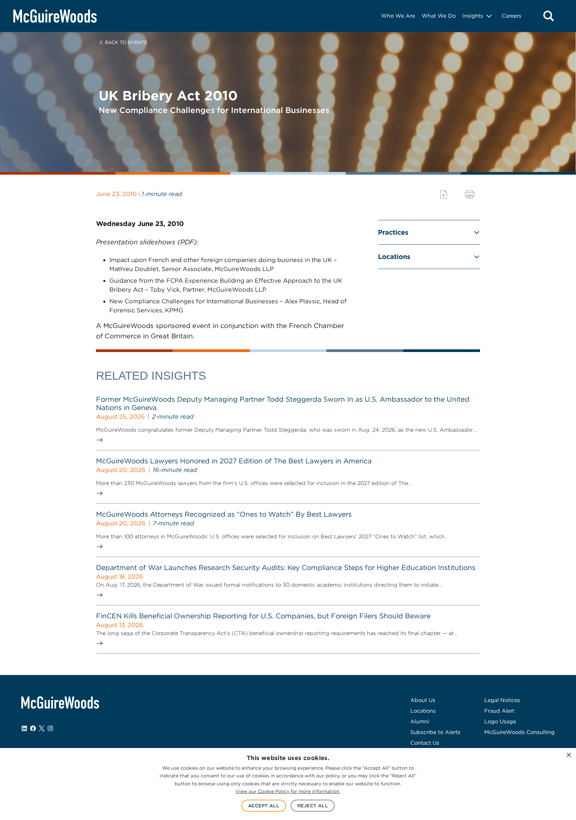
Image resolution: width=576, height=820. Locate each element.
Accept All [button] (263, 805)
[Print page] (469, 194)
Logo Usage (500, 721)
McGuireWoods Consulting (519, 732)
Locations (394, 257)
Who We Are (398, 16)
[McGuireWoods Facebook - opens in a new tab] (33, 728)
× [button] (568, 755)
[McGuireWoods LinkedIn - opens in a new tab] (24, 728)
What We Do (439, 16)
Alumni (419, 721)
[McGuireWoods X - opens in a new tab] (42, 728)
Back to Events (126, 42)
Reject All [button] (312, 805)
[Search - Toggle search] (549, 16)
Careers (511, 16)
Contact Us (424, 743)
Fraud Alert (499, 711)
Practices (393, 232)
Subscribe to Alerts (435, 732)
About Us (422, 700)
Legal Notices (502, 700)
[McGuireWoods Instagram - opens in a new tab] (50, 728)
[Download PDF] (443, 194)
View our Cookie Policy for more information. (288, 791)
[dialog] (288, 784)
